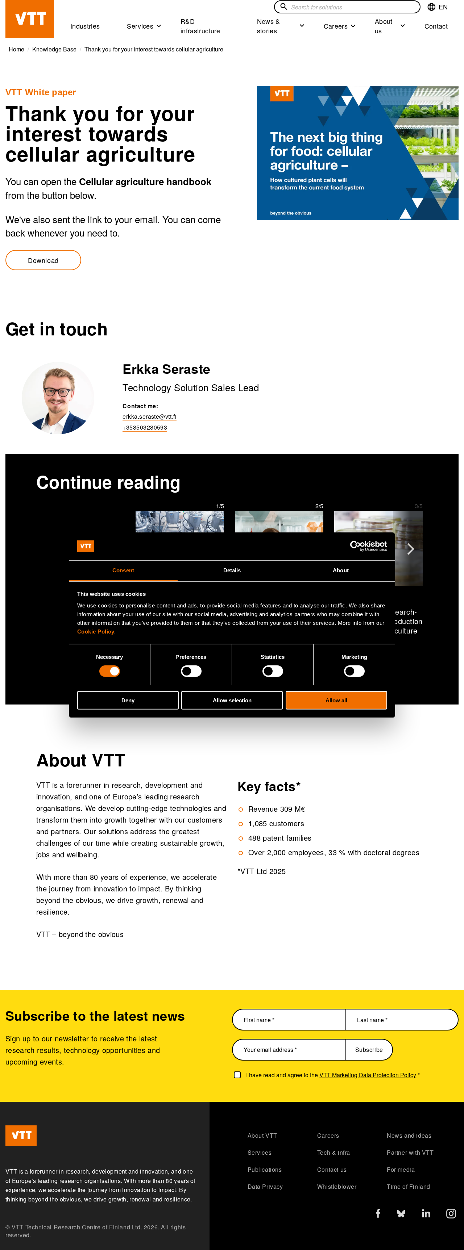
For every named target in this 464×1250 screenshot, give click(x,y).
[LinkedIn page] (426, 1214)
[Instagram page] (451, 1215)
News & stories (268, 25)
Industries (85, 25)
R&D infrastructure (200, 25)
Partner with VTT (410, 1152)
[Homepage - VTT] (29, 19)
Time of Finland (408, 1186)
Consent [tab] (123, 570)
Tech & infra (333, 1152)
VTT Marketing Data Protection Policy (367, 1075)
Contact (436, 25)
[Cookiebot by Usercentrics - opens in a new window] (355, 546)
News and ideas (409, 1135)
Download (43, 260)
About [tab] (341, 570)
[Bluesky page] (401, 1215)
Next (410, 544)
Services (140, 25)
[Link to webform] (358, 153)
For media (401, 1169)
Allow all (336, 700)
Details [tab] (232, 570)
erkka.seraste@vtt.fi (149, 416)
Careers (336, 25)
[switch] (191, 671)
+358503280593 (145, 427)
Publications (265, 1169)
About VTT (262, 1135)
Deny (127, 700)
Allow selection (232, 700)
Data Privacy (265, 1186)
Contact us (332, 1169)
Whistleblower (337, 1186)
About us (384, 25)
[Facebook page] (378, 1214)
